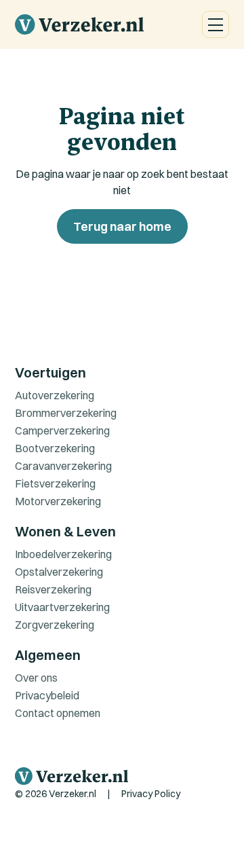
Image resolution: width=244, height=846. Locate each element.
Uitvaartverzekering (62, 607)
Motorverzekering (58, 501)
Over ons (36, 677)
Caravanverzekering (63, 466)
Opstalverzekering (59, 571)
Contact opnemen (57, 713)
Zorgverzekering (54, 624)
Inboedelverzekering (63, 554)
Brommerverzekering (66, 413)
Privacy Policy (150, 794)
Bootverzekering (55, 448)
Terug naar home (122, 226)
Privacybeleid (47, 695)
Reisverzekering (53, 589)
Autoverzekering (54, 395)
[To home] (79, 24)
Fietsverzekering (55, 483)
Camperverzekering (62, 430)
